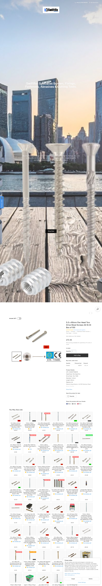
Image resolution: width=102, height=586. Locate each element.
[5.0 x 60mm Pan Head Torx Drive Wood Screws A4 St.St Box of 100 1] (27, 356)
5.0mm (75, 333)
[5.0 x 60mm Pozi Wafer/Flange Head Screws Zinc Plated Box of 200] (58, 531)
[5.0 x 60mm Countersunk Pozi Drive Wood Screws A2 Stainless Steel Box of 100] (72, 416)
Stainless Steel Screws (83, 331)
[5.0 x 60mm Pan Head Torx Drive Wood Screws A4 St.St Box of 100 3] (53, 356)
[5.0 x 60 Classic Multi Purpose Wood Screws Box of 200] (72, 508)
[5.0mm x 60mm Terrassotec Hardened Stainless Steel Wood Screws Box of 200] (29, 416)
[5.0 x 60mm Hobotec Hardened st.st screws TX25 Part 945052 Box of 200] (72, 438)
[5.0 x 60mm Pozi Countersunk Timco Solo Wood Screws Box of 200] (58, 555)
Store (67, 331)
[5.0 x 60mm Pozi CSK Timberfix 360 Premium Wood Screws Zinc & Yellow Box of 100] (29, 508)
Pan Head (68, 333)
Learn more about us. (70, 575)
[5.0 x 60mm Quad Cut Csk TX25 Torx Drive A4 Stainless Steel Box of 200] (44, 508)
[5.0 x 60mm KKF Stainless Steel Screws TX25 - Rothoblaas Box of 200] (44, 555)
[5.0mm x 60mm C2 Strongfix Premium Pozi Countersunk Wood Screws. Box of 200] (58, 438)
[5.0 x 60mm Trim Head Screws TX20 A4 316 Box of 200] (15, 460)
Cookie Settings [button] (82, 582)
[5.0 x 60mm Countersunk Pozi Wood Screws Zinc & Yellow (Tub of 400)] (86, 555)
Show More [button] (69, 389)
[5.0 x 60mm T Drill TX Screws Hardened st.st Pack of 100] (15, 438)
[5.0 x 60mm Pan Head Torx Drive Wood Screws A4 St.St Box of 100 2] (39, 356)
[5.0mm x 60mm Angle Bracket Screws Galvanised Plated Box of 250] (15, 578)
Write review (76, 329)
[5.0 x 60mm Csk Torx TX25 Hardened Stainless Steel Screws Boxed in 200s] (58, 416)
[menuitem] (90, 313)
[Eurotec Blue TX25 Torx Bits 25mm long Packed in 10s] (86, 483)
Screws (73, 331)
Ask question (82, 329)
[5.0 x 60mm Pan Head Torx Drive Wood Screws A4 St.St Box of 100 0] (17, 356)
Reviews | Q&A (1, 203)
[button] (71, 396)
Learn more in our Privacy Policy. (72, 573)
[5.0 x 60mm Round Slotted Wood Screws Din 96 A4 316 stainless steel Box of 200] (86, 531)
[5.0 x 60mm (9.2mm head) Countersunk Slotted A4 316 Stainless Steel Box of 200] (15, 416)
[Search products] (97, 309)
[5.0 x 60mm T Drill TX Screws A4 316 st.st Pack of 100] (15, 531)
